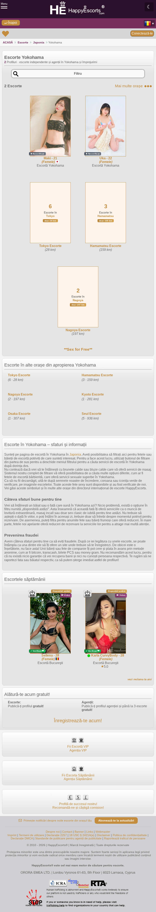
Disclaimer (103, 835)
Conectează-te (142, 33)
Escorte (23, 42)
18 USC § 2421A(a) (81, 835)
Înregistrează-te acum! (78, 720)
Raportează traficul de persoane (124, 838)
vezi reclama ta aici (140, 679)
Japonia (38, 42)
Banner (79, 831)
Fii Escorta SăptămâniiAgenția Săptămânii (78, 777)
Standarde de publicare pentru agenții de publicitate (68, 838)
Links (89, 831)
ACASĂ (8, 42)
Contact (67, 831)
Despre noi (53, 831)
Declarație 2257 (57, 835)
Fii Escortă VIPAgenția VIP (78, 748)
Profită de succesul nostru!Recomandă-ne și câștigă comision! (78, 805)
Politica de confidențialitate (130, 835)
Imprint (12, 835)
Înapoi (12, 22)
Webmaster (102, 831)
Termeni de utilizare (31, 835)
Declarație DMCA (22, 838)
